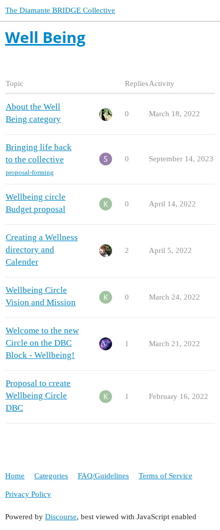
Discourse (61, 517)
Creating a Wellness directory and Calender (42, 249)
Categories (51, 476)
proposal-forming (30, 172)
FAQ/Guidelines (103, 476)
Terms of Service (165, 476)
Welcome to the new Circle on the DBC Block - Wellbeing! (42, 343)
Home (15, 476)
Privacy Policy (28, 494)
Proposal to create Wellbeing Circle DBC (38, 395)
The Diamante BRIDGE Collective (60, 10)
